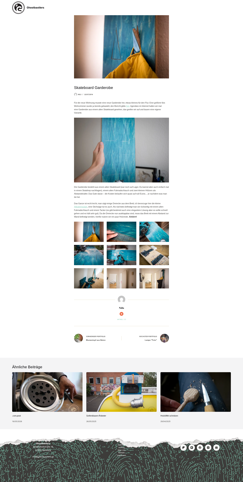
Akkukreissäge (80, 207)
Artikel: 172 (121, 319)
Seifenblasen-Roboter (96, 416)
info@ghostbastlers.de (43, 456)
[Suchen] (230, 8)
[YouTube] (192, 447)
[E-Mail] (216, 447)
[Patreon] (183, 447)
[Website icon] (121, 314)
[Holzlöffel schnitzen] (195, 392)
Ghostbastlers (35, 7)
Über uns (121, 450)
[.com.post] (47, 392)
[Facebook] (200, 447)
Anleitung (105, 7)
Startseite (87, 7)
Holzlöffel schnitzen (169, 416)
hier (127, 106)
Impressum (154, 7)
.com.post (16, 416)
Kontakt (137, 7)
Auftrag (121, 7)
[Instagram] (208, 447)
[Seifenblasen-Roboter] (121, 392)
